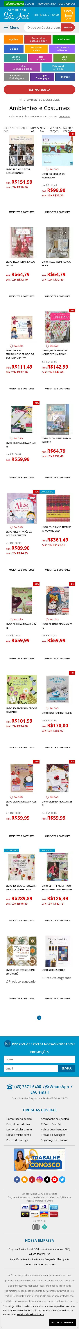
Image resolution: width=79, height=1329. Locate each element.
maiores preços (68, 129)
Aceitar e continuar (62, 1322)
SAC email (39, 1092)
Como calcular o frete (19, 1129)
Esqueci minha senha (18, 1134)
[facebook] (17, 1179)
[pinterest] (32, 1179)
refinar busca (39, 90)
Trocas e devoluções (53, 1134)
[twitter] (62, 1179)
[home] (16, 14)
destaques (22, 128)
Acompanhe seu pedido (55, 1119)
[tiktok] (47, 1179)
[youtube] (54, 1179)
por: (8, 183)
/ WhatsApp (56, 1086)
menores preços (55, 129)
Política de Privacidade (30, 1314)
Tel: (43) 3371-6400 (46, 14)
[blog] (24, 1179)
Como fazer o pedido (19, 1119)
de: (44, 185)
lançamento (47, 491)
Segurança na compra (54, 1140)
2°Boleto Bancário (51, 1124)
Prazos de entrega (17, 1140)
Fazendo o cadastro (18, 1124)
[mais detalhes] (22, 203)
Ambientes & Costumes (21, 212)
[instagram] (39, 1179)
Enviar (67, 1068)
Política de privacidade (54, 1129)
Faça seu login (25, 3)
